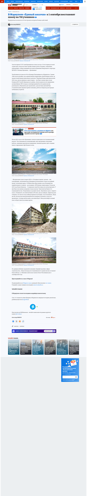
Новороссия (68, 8)
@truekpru (19, 314)
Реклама (68, 4)
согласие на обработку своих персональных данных (68, 380)
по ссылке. (49, 283)
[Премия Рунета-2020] (26, 4)
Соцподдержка (64, 1)
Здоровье (56, 1)
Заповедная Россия (55, 8)
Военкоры (27, 8)
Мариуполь (62, 8)
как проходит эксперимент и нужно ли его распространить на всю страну (39, 132)
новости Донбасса (38, 285)
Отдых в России (46, 8)
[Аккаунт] (85, 1)
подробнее (25, 299)
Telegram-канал (27, 283)
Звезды (51, 1)
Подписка (75, 4)
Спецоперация (19, 1)
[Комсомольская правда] (15, 5)
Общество (33, 1)
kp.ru (54, 317)
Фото (8, 1)
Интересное (22, 326)
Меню (2, 1)
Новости (16, 8)
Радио (62, 4)
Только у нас (21, 8)
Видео (12, 1)
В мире (46, 1)
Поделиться (75, 24)
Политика (26, 1)
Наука (70, 1)
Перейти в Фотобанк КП (25, 60)
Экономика (40, 1)
